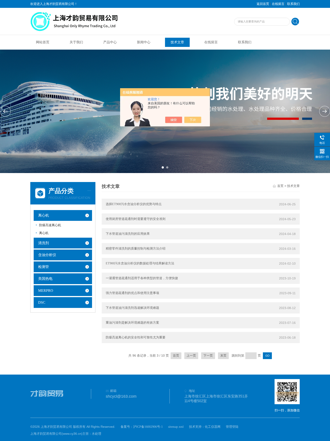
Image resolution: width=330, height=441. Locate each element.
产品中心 (110, 42)
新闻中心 (143, 42)
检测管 (43, 267)
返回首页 (263, 4)
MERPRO (45, 290)
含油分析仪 (47, 255)
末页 (223, 355)
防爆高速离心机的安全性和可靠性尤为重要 (135, 337)
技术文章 (177, 42)
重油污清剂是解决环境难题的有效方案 (132, 322)
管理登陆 (232, 426)
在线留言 (278, 4)
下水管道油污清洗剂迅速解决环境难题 (132, 307)
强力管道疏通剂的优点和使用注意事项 (132, 293)
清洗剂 (43, 243)
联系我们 (293, 4)
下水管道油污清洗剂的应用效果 (128, 233)
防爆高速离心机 (50, 225)
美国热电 (45, 279)
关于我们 (76, 42)
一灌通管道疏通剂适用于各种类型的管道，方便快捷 (142, 278)
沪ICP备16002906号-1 (148, 426)
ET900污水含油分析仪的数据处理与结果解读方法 (140, 263)
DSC (41, 302)
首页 (280, 186)
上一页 (191, 355)
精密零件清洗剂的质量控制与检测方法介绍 (135, 248)
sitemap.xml (176, 426)
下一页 (208, 355)
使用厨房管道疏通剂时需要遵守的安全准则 (135, 219)
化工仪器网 (212, 426)
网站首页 (42, 42)
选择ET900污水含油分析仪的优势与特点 (134, 204)
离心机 (43, 215)
